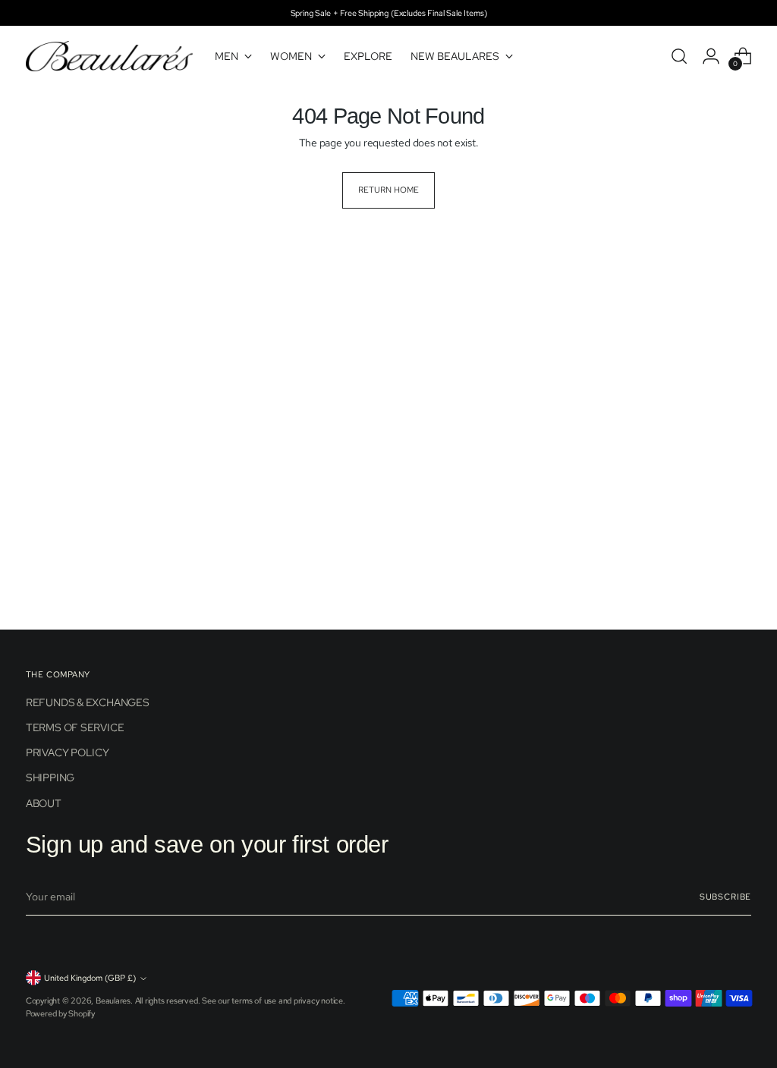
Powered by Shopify (60, 1013)
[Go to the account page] (711, 56)
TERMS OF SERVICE (75, 727)
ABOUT (43, 803)
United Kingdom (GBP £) (90, 977)
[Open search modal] (679, 56)
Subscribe (725, 896)
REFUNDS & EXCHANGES (87, 702)
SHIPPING (50, 777)
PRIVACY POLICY (67, 752)
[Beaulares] (109, 56)
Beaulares (113, 1000)
